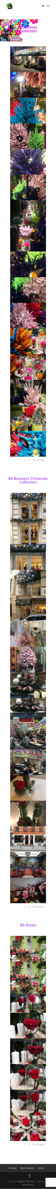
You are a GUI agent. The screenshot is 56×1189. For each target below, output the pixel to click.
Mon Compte (27, 1168)
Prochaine (39, 460)
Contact (13, 1168)
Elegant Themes (26, 1181)
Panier (41, 1168)
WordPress (28, 1184)
